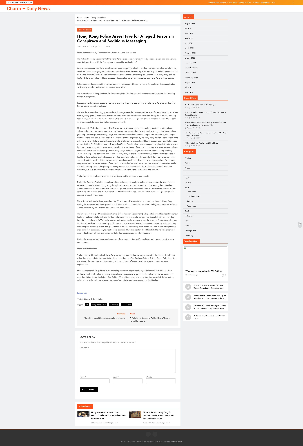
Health (187, 178)
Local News (126, 304)
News (187, 187)
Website (149, 377)
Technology (189, 216)
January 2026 (190, 58)
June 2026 (189, 33)
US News (190, 201)
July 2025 (188, 87)
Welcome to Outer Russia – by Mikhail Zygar (201, 143)
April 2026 (189, 43)
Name (83, 377)
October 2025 (190, 72)
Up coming (189, 235)
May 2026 (189, 38)
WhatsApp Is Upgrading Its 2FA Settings (200, 104)
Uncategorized (190, 230)
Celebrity (188, 158)
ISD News (114, 304)
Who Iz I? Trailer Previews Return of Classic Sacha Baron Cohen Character (209, 286)
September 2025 (191, 77)
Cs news (82, 46)
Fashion (187, 163)
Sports (187, 211)
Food (187, 173)
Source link (82, 292)
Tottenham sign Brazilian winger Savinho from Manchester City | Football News (210, 307)
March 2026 (189, 48)
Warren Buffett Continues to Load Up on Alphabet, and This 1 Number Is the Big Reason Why (241, 2)
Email (116, 377)
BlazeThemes (177, 441)
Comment (84, 347)
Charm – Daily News (28, 8)
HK (87, 304)
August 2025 (190, 82)
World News (191, 206)
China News (191, 191)
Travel (187, 220)
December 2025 (191, 62)
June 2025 (189, 92)
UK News (188, 225)
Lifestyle (188, 182)
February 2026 (190, 53)
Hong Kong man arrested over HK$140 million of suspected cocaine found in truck (108, 415)
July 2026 (188, 28)
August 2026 (190, 23)
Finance (188, 168)
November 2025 (191, 67)
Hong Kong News (84, 30)
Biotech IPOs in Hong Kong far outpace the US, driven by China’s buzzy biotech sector (158, 415)
